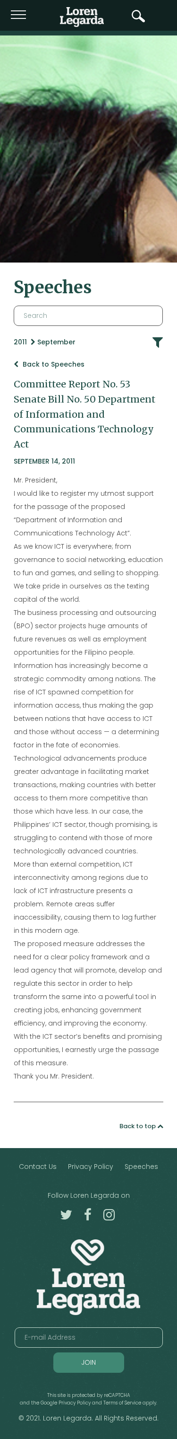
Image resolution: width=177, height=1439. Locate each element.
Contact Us (38, 1166)
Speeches (141, 1166)
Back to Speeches (52, 364)
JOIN (88, 1362)
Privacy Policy (90, 1166)
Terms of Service (122, 1402)
